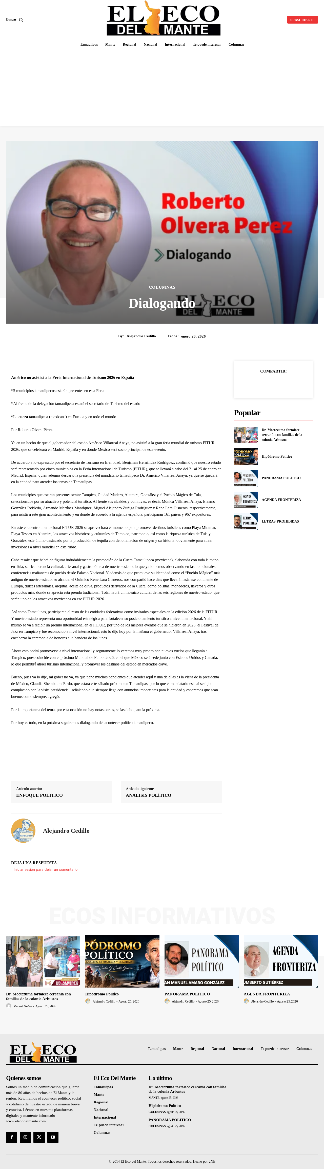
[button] (15, 19)
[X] (267, 384)
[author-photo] (9, 1006)
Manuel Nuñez (22, 1006)
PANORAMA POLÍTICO (281, 478)
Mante (154, 1098)
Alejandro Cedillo (141, 336)
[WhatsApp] (291, 384)
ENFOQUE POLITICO (39, 795)
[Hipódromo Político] (245, 456)
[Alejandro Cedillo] (23, 831)
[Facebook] (256, 384)
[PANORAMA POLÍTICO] (245, 478)
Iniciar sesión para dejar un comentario (45, 869)
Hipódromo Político (277, 456)
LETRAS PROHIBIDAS (280, 521)
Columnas (162, 287)
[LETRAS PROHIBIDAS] (245, 521)
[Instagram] (25, 1137)
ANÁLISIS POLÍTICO (148, 795)
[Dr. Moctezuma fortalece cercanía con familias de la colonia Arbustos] (245, 435)
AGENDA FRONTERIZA (281, 500)
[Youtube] (52, 1137)
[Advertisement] (162, 87)
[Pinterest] (279, 384)
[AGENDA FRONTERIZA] (245, 500)
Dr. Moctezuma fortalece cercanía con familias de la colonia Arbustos (282, 435)
